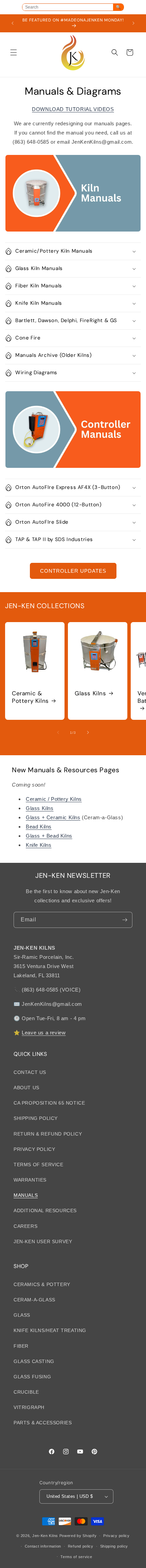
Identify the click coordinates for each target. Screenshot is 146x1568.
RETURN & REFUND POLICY (48, 1134)
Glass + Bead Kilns (49, 836)
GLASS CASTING (34, 1361)
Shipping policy (114, 1546)
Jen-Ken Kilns (45, 1536)
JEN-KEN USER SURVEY (43, 1241)
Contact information (43, 1546)
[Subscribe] (124, 920)
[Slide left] (58, 732)
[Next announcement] (133, 23)
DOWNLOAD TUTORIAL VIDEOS (73, 109)
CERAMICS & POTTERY (42, 1284)
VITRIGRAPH (29, 1407)
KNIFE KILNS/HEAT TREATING (50, 1330)
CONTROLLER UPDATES (73, 571)
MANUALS (26, 1195)
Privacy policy (116, 1536)
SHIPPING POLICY (36, 1118)
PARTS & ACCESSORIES (43, 1422)
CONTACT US (30, 1072)
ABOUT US (26, 1087)
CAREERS (25, 1226)
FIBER (21, 1346)
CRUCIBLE (26, 1392)
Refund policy (80, 1546)
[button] (13, 52)
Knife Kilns (39, 845)
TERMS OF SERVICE (38, 1164)
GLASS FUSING (32, 1376)
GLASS (22, 1315)
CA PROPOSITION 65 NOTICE (49, 1103)
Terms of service (76, 1557)
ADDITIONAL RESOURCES (45, 1210)
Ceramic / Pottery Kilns (54, 799)
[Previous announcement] (12, 23)
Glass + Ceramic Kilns (53, 817)
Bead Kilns (39, 826)
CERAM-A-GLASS (34, 1299)
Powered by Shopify (78, 1536)
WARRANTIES (30, 1180)
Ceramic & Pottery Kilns (30, 697)
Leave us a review (44, 1032)
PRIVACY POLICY (34, 1149)
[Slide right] (87, 732)
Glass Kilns (90, 693)
